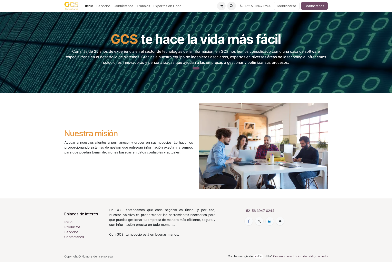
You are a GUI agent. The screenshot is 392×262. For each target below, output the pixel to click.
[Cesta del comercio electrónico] (221, 6)
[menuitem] (89, 6)
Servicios (71, 232)
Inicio (68, 222)
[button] (231, 6)
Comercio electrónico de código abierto (300, 256)
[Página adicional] (280, 221)
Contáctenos (314, 6)
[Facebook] (249, 221)
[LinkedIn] (270, 221)
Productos (72, 227)
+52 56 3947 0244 (259, 211)
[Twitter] (259, 221)
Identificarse (286, 6)
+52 (257, 6)
